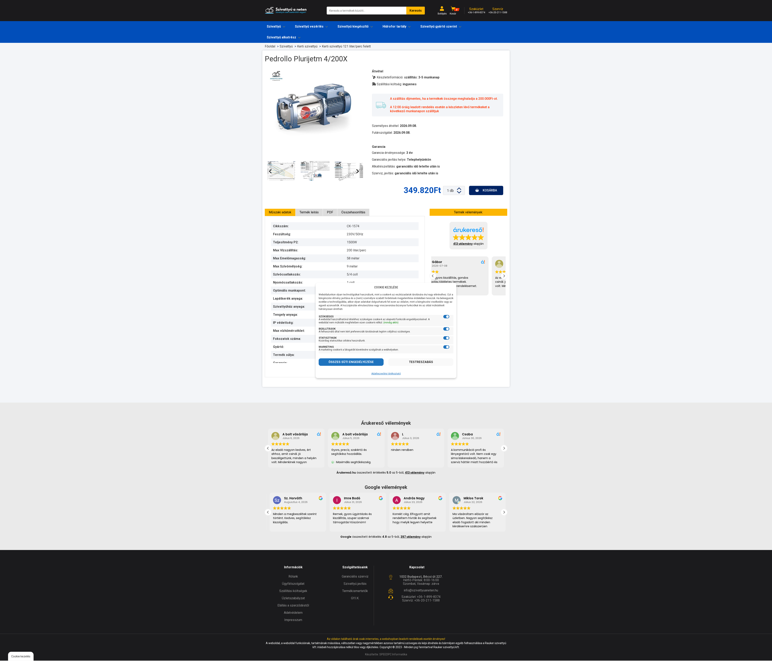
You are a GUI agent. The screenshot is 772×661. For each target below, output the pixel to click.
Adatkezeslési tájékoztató (386, 373)
